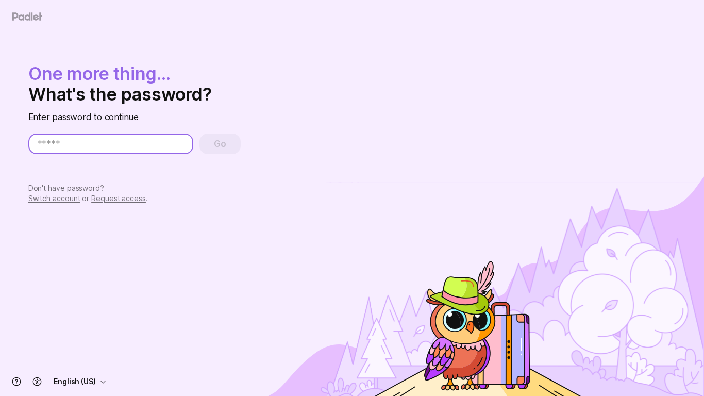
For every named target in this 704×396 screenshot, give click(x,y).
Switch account (54, 198)
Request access (118, 198)
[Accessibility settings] (37, 381)
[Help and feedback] (16, 381)
